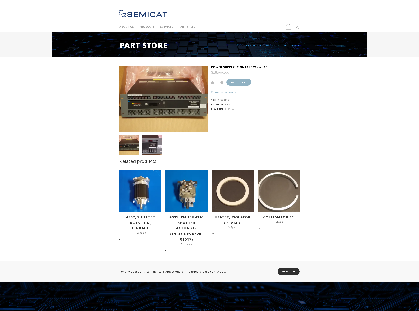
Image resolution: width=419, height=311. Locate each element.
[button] (224, 92)
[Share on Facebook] (225, 109)
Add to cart (238, 82)
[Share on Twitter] (229, 109)
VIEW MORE (288, 271)
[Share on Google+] (233, 109)
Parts (227, 104)
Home (246, 45)
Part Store (257, 45)
